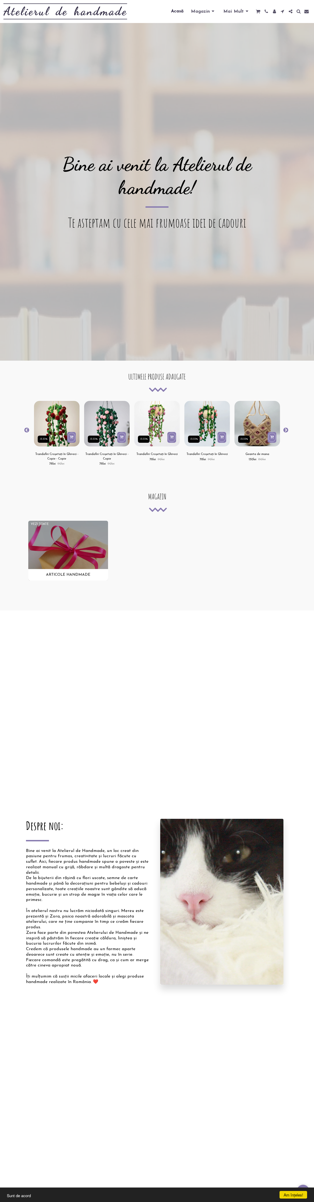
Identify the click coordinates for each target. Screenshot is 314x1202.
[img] (57, 423)
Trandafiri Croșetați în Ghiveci (157, 454)
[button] (258, 11)
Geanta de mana (257, 454)
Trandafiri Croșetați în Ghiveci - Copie (106, 456)
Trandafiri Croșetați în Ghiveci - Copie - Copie (56, 456)
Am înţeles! (293, 1195)
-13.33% (44, 439)
